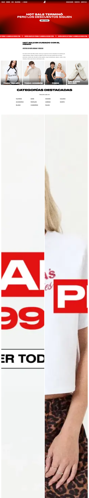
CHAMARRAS (34, 105)
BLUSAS (18, 105)
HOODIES (48, 98)
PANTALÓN (34, 102)
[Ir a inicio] (44, 2)
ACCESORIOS (20, 102)
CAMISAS (47, 102)
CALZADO (62, 98)
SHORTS (62, 102)
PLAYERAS (19, 98)
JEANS (32, 98)
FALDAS (47, 105)
